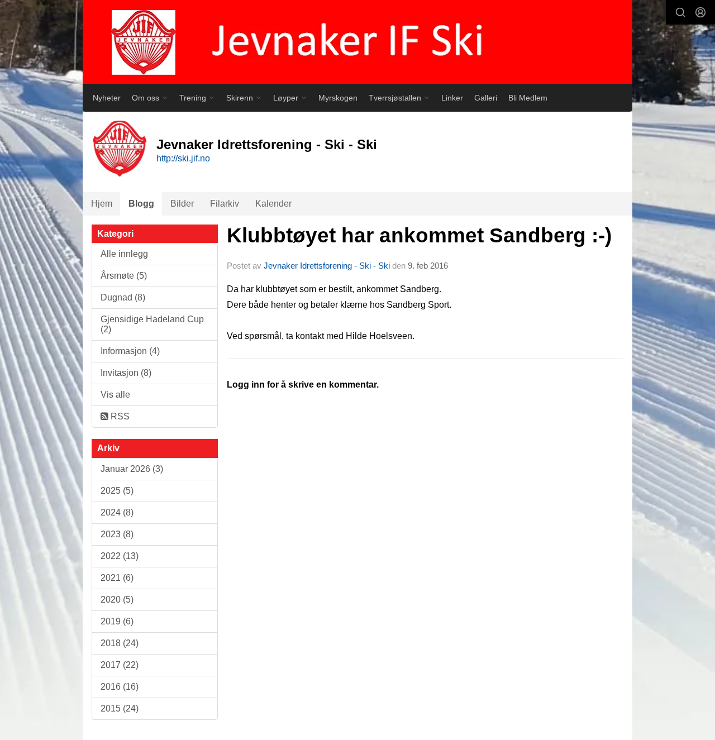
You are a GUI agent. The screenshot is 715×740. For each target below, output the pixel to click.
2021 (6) (117, 578)
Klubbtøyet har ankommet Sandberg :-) (419, 235)
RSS (119, 416)
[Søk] (680, 12)
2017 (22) (120, 665)
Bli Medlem (527, 97)
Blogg (141, 203)
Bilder (182, 203)
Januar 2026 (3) (132, 469)
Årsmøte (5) (124, 275)
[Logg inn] (700, 12)
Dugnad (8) (123, 297)
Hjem (101, 203)
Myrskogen (338, 97)
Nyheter (107, 97)
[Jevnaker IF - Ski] (357, 42)
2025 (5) (117, 490)
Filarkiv (224, 203)
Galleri (485, 97)
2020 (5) (117, 599)
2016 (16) (120, 686)
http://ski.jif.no (183, 158)
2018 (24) (120, 643)
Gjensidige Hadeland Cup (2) (152, 324)
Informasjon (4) (130, 351)
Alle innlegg (124, 254)
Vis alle (115, 394)
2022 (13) (120, 556)
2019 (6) (117, 621)
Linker (452, 97)
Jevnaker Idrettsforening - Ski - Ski (327, 265)
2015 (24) (120, 708)
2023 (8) (117, 534)
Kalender (273, 203)
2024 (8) (117, 512)
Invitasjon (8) (126, 373)
